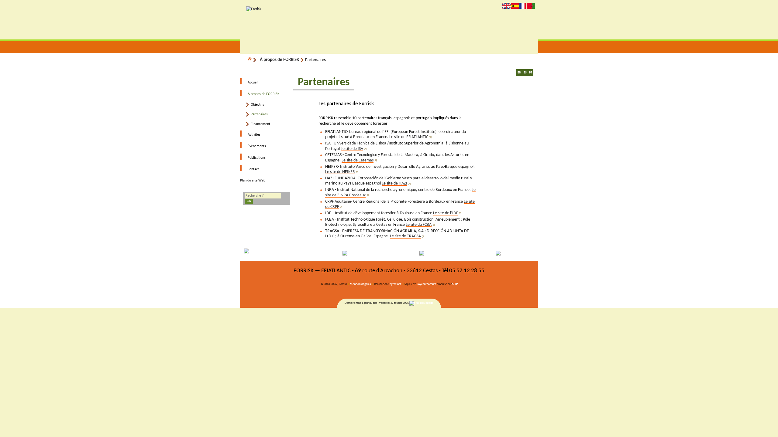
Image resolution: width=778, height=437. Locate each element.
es (515, 5)
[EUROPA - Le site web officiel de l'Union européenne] (277, 253)
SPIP (455, 284)
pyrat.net (395, 284)
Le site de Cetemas (358, 160)
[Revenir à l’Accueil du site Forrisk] (253, 9)
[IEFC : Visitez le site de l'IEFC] (500, 253)
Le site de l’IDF (445, 213)
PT (530, 72)
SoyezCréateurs (426, 284)
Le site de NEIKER (340, 172)
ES (525, 72)
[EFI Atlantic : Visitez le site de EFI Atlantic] (351, 253)
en (506, 5)
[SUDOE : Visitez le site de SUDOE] (426, 253)
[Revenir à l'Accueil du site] (252, 60)
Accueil (253, 82)
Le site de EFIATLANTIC (408, 137)
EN (519, 72)
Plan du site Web (252, 180)
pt (530, 5)
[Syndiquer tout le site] (421, 303)
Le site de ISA (352, 149)
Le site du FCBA (419, 224)
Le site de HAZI (394, 183)
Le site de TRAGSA (405, 236)
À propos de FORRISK (279, 60)
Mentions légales (360, 284)
